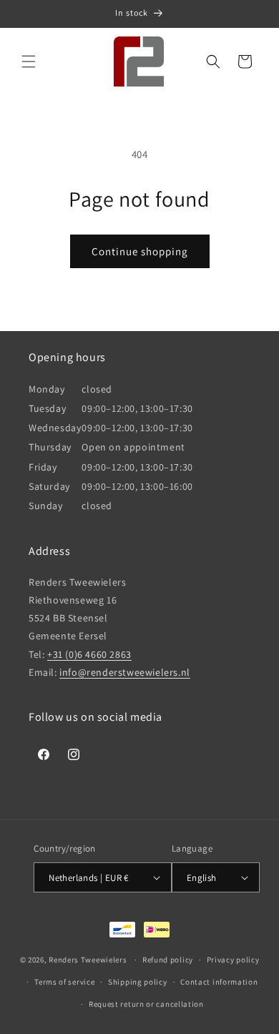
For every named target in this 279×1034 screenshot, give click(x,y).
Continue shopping (140, 251)
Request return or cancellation (146, 1004)
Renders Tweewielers (88, 960)
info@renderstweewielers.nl (124, 672)
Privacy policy (233, 960)
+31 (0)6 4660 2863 (89, 654)
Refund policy (167, 960)
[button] (28, 61)
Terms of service (64, 982)
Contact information (219, 982)
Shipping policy (137, 982)
